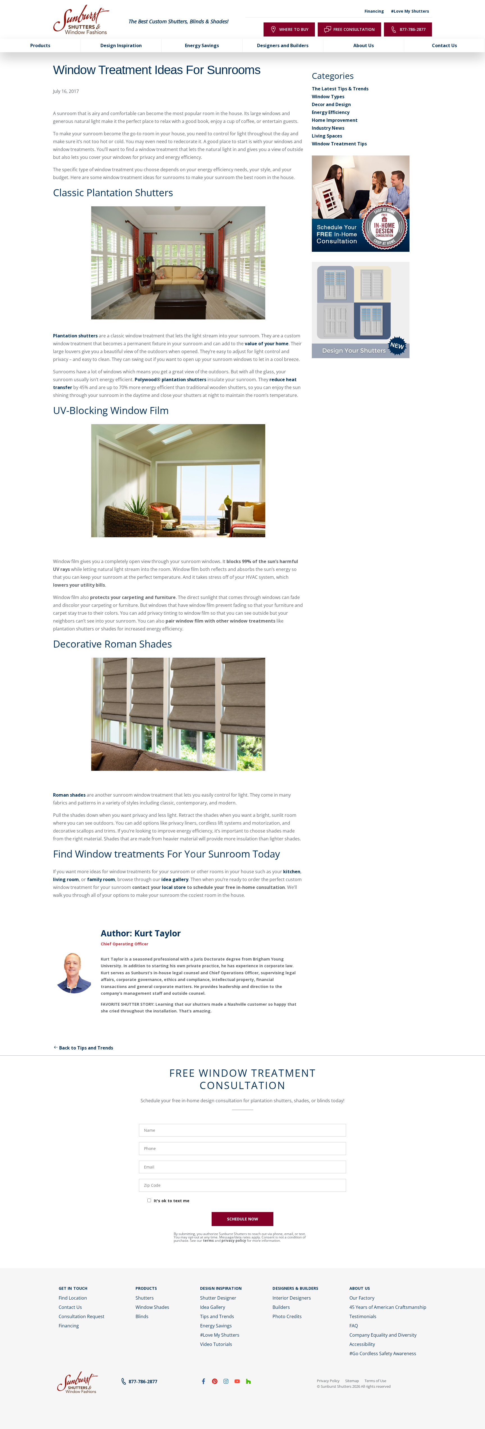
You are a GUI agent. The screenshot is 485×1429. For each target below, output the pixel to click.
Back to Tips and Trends (86, 1048)
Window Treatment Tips (339, 144)
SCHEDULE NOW (242, 1219)
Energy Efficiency (330, 112)
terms (208, 1240)
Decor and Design (331, 104)
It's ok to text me (171, 1200)
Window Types (328, 96)
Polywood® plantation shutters (170, 379)
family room (101, 879)
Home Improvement (335, 120)
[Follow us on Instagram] (226, 1382)
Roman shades (69, 795)
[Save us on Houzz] (248, 1382)
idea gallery (174, 879)
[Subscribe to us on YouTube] (237, 1382)
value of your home (267, 343)
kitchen (291, 871)
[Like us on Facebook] (203, 1382)
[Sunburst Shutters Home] (81, 19)
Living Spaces (327, 136)
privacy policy (233, 1240)
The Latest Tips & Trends (340, 89)
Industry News (328, 128)
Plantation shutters (75, 336)
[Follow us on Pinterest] (215, 1382)
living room (66, 879)
